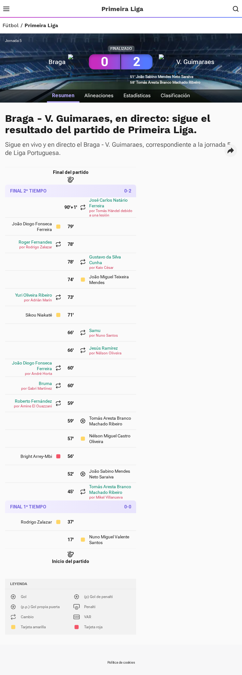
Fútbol (11, 25)
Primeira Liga (41, 25)
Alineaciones (98, 95)
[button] (230, 150)
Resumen (63, 95)
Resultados (27, 9)
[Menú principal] (6, 9)
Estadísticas (137, 95)
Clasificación (175, 95)
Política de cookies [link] (121, 662)
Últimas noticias (60, 9)
